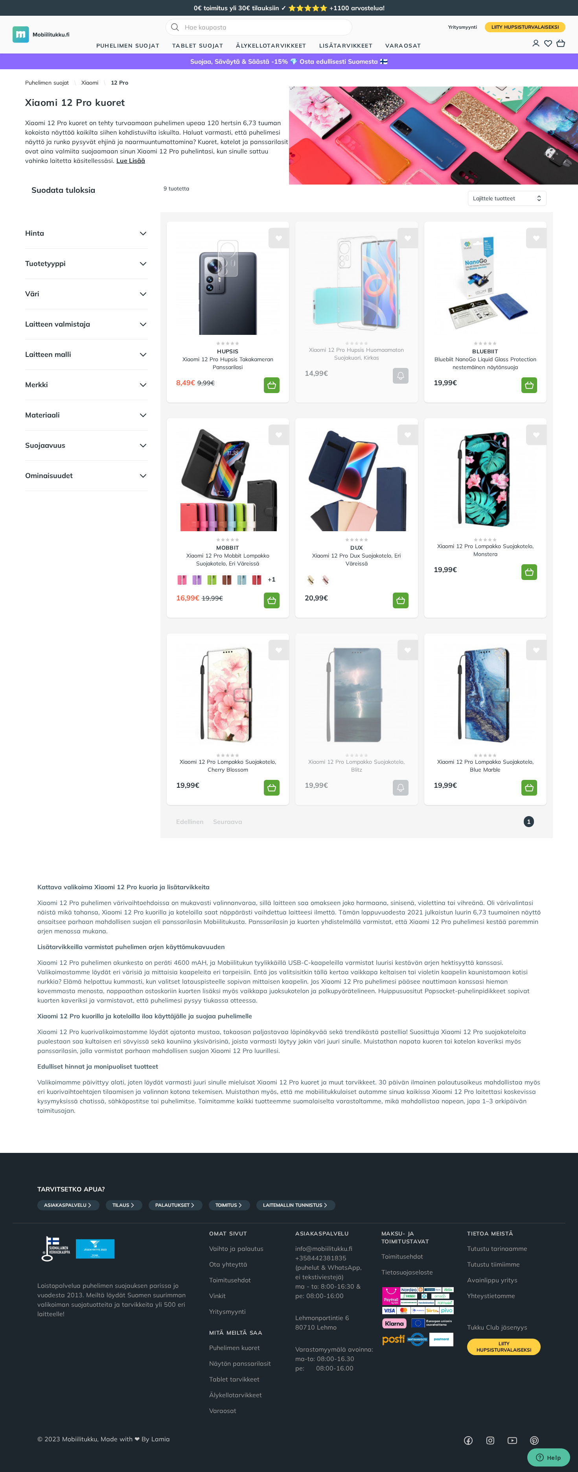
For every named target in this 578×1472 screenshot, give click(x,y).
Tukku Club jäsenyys (497, 1327)
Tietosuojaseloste (407, 1272)
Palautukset (172, 1205)
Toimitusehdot (230, 1280)
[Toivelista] (548, 43)
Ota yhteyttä (228, 1264)
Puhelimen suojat (128, 45)
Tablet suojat (197, 45)
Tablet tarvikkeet (234, 1379)
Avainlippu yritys (492, 1280)
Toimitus (226, 1205)
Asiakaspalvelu (65, 1205)
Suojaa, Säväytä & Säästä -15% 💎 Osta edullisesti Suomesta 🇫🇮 (289, 61)
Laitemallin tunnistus (292, 1205)
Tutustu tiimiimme (493, 1264)
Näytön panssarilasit (240, 1363)
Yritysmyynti (463, 27)
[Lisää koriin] (272, 385)
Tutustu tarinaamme (497, 1248)
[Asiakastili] (536, 43)
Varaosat (403, 45)
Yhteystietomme (491, 1296)
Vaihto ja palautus (236, 1248)
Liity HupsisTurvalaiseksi (525, 27)
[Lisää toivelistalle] (279, 238)
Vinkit (217, 1296)
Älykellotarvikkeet (271, 45)
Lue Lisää (130, 160)
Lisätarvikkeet (346, 45)
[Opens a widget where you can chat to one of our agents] (548, 1458)
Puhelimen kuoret (234, 1348)
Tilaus (120, 1205)
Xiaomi (89, 82)
